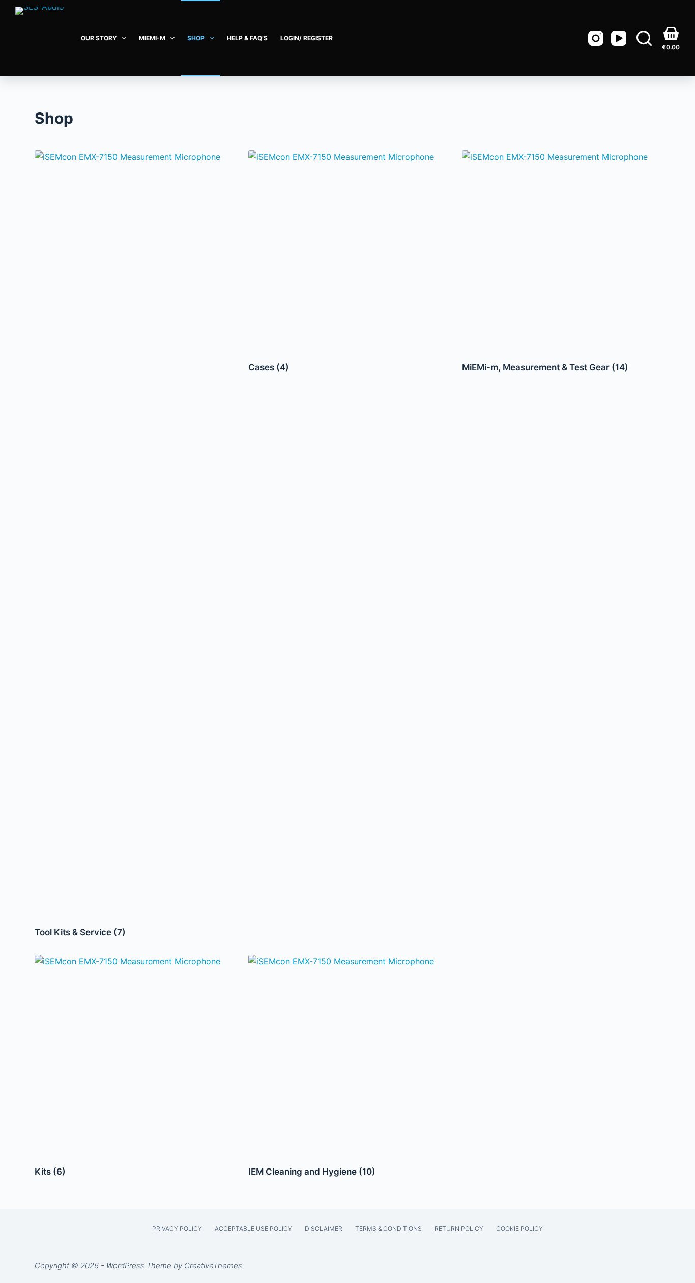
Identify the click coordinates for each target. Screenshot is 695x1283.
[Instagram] (595, 38)
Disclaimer (323, 1228)
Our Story (99, 38)
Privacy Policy (177, 1228)
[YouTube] (618, 38)
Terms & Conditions (388, 1228)
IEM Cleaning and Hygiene (311, 1171)
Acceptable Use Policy (253, 1228)
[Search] (644, 38)
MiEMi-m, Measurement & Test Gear (545, 367)
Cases (268, 367)
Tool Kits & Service (80, 932)
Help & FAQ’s (247, 38)
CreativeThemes (213, 1265)
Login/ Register (306, 38)
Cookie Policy (519, 1228)
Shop (196, 38)
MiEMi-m (152, 38)
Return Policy (459, 1228)
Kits (50, 1171)
